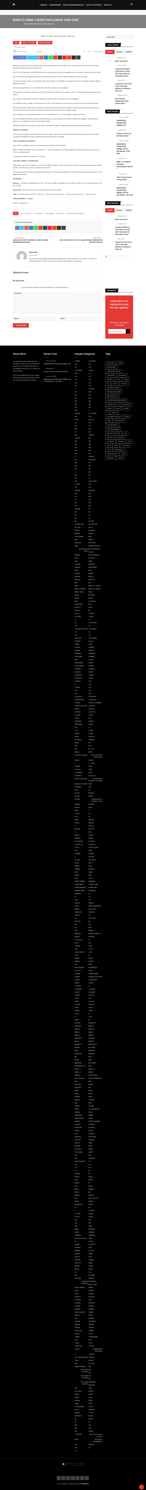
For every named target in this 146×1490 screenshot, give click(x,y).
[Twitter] (22, 228)
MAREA (77, 1032)
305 (89, 423)
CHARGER (91, 669)
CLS (76, 693)
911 (76, 500)
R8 (89, 1174)
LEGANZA (91, 992)
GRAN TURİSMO (80, 881)
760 (89, 487)
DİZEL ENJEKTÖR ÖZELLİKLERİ (96, 756)
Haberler (43, 5)
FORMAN (77, 854)
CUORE (90, 730)
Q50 (89, 1155)
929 (76, 503)
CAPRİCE (91, 647)
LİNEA (77, 1007)
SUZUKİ (77, 1315)
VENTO (77, 1394)
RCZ (76, 1186)
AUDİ (76, 561)
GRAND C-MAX (93, 884)
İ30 (89, 921)
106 (89, 364)
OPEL (90, 1103)
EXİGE (76, 810)
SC (75, 1241)
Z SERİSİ (91, 1445)
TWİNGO (91, 1357)
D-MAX (90, 733)
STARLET (78, 1297)
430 (89, 444)
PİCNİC (77, 1131)
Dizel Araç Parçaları (81, 755)
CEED (76, 660)
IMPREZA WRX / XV (94, 934)
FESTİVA (91, 829)
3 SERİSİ (77, 413)
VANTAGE (91, 1385)
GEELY (90, 863)
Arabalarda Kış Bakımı (83, 550)
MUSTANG (78, 1087)
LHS (89, 998)
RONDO (90, 1201)
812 (76, 496)
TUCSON (91, 1354)
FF (75, 832)
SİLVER (90, 1266)
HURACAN (78, 912)
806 (76, 493)
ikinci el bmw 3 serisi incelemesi (75, 213)
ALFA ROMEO (79, 536)
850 (89, 496)
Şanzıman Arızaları (81, 1238)
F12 (89, 814)
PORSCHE (78, 1137)
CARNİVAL (91, 653)
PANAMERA (78, 1115)
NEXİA (77, 1094)
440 (76, 447)
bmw (21, 213)
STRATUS (91, 1303)
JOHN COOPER (79, 952)
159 (76, 383)
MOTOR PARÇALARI (95, 1078)
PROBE (90, 1149)
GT (75, 897)
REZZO (77, 1192)
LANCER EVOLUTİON (95, 977)
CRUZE (90, 724)
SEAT (90, 1247)
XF (75, 1422)
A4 (75, 515)
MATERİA (91, 1038)
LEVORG (91, 995)
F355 (76, 817)
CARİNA (91, 650)
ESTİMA (77, 799)
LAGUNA (77, 974)
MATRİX (91, 1041)
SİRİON (77, 1269)
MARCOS (91, 1029)
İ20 (76, 918)
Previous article (20, 238)
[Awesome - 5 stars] (19, 287)
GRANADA (91, 881)
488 (76, 453)
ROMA (77, 1201)
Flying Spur (92, 844)
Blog (76, 583)
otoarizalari (120, 437)
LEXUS (77, 998)
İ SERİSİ (77, 915)
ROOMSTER (78, 1204)
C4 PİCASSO (92, 629)
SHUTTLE (78, 1263)
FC (75, 826)
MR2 (89, 1081)
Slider (116, 445)
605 (76, 475)
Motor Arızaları (79, 1078)
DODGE (77, 760)
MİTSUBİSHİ (92, 1063)
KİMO (90, 964)
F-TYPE (77, 814)
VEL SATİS (78, 1391)
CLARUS (77, 687)
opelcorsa (110, 437)
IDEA (90, 927)
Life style (91, 1001)
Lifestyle (77, 1004)
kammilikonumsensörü (114, 416)
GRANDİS (78, 894)
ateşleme (110, 379)
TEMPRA (91, 1331)
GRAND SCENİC (80, 890)
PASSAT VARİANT (94, 1121)
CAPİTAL (77, 647)
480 (89, 450)
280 (76, 410)
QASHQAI (91, 1158)
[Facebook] (17, 228)
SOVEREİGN (92, 1281)
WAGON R (91, 1410)
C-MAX (90, 616)
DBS (76, 749)
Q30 (76, 1155)
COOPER (77, 703)
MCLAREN (91, 1047)
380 (76, 435)
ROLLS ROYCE (93, 1198)
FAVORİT (91, 823)
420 (76, 444)
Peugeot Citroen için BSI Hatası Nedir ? (56, 371)
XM (76, 1431)
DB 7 (89, 743)
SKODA (90, 1269)
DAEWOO (91, 737)
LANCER (77, 977)
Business (78, 610)
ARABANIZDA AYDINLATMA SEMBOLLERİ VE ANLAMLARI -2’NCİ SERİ (123, 149)
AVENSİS (77, 567)
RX (89, 1207)
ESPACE (91, 793)
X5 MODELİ (78, 1416)
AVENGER (91, 564)
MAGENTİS (92, 1023)
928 (89, 500)
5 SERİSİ (91, 456)
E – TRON (91, 763)
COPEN (77, 709)
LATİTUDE (78, 986)
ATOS (76, 558)
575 (76, 469)
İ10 (89, 915)
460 (76, 450)
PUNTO (90, 1152)
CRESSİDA (78, 721)
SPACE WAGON (80, 1287)
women (120, 458)
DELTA (90, 752)
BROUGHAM (78, 604)
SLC (89, 1272)
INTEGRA (91, 937)
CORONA (77, 712)
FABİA (77, 820)
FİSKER (90, 838)
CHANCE (91, 666)
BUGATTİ (77, 607)
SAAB (90, 1226)
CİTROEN (78, 681)
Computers (78, 696)
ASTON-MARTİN (93, 555)
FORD (90, 850)
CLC (89, 687)
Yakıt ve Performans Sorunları (95, 1435)
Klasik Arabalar (79, 967)
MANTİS (77, 1029)
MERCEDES (78, 1054)
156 (89, 380)
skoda (109, 445)
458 (89, 447)
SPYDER (91, 1294)
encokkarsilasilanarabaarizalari (116, 400)
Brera (76, 601)
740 (76, 487)
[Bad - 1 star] (13, 287)
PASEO (90, 1118)
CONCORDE (92, 696)
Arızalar (90, 552)
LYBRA (77, 1020)
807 (89, 493)
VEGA (90, 1388)
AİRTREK (77, 533)
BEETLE (90, 576)
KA (89, 955)
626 (76, 481)
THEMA (77, 1337)
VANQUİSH (92, 1382)
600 (89, 472)
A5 (89, 515)
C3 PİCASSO (92, 623)
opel (125, 433)
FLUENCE (91, 841)
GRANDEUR (92, 890)
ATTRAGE (91, 558)
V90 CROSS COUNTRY (84, 1383)
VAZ (76, 1388)
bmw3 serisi (59, 213)
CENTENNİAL (79, 663)
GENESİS (77, 869)
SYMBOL (91, 1318)
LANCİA (77, 980)
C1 (75, 620)
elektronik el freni (112, 396)
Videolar (77, 1400)
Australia (77, 564)
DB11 (90, 746)
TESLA (90, 1334)
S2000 (90, 1217)
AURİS (90, 561)
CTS (76, 730)
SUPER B (91, 1309)
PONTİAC (91, 1134)
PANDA (90, 1115)
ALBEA (90, 533)
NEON (76, 1091)
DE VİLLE (91, 749)
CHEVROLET (79, 675)
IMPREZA (78, 934)
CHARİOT (78, 672)
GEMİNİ (77, 866)
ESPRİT (90, 796)
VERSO (90, 1394)
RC (89, 1183)
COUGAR (77, 715)
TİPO (90, 1340)
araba (120, 363)
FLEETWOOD (79, 841)
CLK (89, 690)
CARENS (77, 650)
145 (89, 373)
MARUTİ (91, 1035)
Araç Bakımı (122, 375)
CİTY (90, 681)
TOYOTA (91, 1346)
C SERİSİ (91, 613)
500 (76, 460)
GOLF (76, 878)
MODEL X (78, 1072)
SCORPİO (78, 1247)
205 (76, 395)
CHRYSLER (78, 678)
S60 (89, 1220)
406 (76, 441)
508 (76, 463)
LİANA (77, 1001)
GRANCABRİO (79, 884)
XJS (89, 1425)
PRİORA (77, 1146)
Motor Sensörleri (121, 61)
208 (89, 398)
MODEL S (91, 1069)
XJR (76, 1425)
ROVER (90, 1204)
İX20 (89, 943)
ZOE (76, 1448)
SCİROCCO (92, 1244)
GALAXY (77, 860)
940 (89, 503)
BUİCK (90, 607)
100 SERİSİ (92, 361)
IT (107, 412)
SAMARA (91, 1232)
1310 (76, 373)
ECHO (90, 766)
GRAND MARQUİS (80, 887)
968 (89, 506)
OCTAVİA (91, 1100)
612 (76, 478)
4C (89, 453)
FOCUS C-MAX (93, 847)
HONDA (77, 909)
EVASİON (91, 804)
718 (89, 484)
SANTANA (91, 1235)
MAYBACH (78, 1044)
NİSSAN (77, 1097)
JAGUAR (77, 946)
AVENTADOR (92, 567)
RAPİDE (77, 1183)
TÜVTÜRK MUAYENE (81, 1357)
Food (76, 850)
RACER (77, 1177)
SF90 (90, 1257)
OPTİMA (91, 1106)
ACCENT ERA (92, 524)
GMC (90, 875)
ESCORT (77, 793)
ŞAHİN (77, 1232)
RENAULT (91, 1189)
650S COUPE (92, 481)
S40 (76, 1220)
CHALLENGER (79, 666)
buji (108, 383)
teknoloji (108, 5)
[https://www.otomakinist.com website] (29, 51)
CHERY (90, 672)
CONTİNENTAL (79, 700)
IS (89, 940)
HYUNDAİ (91, 912)
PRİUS (90, 1146)
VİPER (90, 1400)
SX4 (76, 1318)
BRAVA (77, 598)
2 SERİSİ (91, 389)
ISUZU (77, 943)
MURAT (90, 1084)
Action (90, 527)
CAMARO (78, 641)
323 (89, 429)
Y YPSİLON (78, 1434)
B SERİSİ (77, 573)
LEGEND (77, 995)
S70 (76, 1223)
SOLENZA (78, 1278)
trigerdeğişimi (119, 450)
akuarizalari (110, 363)
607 (89, 475)
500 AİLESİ (92, 460)
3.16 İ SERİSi (92, 413)
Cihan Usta (33, 252)
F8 (89, 817)
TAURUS (91, 1324)
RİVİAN (77, 1195)
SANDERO (78, 1235)
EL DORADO (78, 772)
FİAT (89, 832)
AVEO (76, 570)
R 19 (89, 1164)
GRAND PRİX (92, 887)
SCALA (90, 1241)
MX (89, 1087)
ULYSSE (90, 1360)
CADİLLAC (78, 638)
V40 (89, 1366)
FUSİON (90, 854)
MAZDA (77, 1047)
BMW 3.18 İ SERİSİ (29, 43)
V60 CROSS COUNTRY (84, 1377)
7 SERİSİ (77, 484)
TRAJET (77, 1349)
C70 (76, 635)
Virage (77, 1403)
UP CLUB (91, 1363)
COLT (90, 693)
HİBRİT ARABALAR (94, 906)
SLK (76, 1275)
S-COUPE (78, 1214)
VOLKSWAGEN (79, 1407)
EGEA (90, 769)
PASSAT (77, 1121)
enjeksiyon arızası (112, 404)
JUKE (90, 952)
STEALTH (91, 1297)
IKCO (76, 930)
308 (76, 429)
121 (89, 367)
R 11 (89, 1161)
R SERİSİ (77, 1174)
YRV (76, 1445)
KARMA (77, 961)
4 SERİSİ (91, 435)
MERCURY (91, 1054)
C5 (75, 632)
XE (75, 1419)
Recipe (90, 1186)
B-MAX (90, 573)
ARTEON (77, 555)
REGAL (77, 1189)
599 (89, 469)
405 (89, 438)
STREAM (77, 1306)
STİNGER (77, 1303)
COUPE (90, 715)
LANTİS (90, 983)
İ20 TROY (78, 921)
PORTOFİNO (92, 1137)
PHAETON (91, 1124)
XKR (89, 1428)
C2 (89, 620)
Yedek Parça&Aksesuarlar (73, 5)
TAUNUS (77, 1324)
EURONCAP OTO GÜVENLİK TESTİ (96, 800)
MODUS (90, 1072)
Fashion (77, 823)
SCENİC (77, 1244)
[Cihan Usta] (31, 51)
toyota (109, 450)
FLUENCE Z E (79, 844)
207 (76, 398)
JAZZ (90, 946)
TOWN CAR (78, 1346)
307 (89, 426)
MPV (76, 1081)
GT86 (76, 900)
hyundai (125, 408)
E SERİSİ (77, 766)
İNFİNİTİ (77, 937)
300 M (77, 420)
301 (76, 423)
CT (89, 727)
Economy (78, 769)
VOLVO (90, 1407)
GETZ (76, 872)
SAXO (90, 1238)
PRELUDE (78, 1140)
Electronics (92, 776)
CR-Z (90, 718)
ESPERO (77, 796)
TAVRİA (77, 1327)
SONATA (91, 1278)
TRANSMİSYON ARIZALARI (97, 1350)
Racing (90, 1177)
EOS (89, 787)
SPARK (90, 1287)
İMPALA (91, 930)
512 (89, 463)
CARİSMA (78, 653)
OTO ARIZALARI (93, 1109)
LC (89, 986)
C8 (89, 635)
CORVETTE (92, 712)
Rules (129, 441)
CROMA (91, 721)
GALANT (91, 857)
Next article (97, 238)
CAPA (90, 644)
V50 (89, 1370)
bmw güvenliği (50, 213)
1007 (76, 364)
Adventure (91, 530)
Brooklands (92, 601)
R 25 (89, 1167)
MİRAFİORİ (78, 1063)
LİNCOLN (91, 1004)
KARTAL (91, 961)
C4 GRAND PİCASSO (81, 629)
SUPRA (90, 1312)
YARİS (77, 1439)
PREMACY (91, 1140)
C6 (89, 632)
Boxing (77, 595)
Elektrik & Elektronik (81, 779)
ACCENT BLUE (79, 524)
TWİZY (77, 1360)
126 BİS (90, 370)
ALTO (76, 540)
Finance (91, 835)
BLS (89, 583)
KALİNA (77, 958)
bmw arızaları (39, 213)
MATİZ (77, 1041)
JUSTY (77, 955)
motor (109, 421)
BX (89, 610)
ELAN (90, 772)
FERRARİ (77, 829)
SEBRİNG (77, 1251)
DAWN (77, 743)
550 (76, 466)
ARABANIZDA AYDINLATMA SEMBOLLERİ (121, 123)
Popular (119, 52)
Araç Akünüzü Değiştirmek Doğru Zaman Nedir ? (122, 101)
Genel (90, 866)
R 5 (76, 1171)
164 (89, 383)
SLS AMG (91, 1275)
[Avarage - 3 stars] (16, 287)
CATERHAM (78, 656)
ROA (76, 1198)
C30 (76, 626)
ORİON (77, 1109)
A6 (75, 518)
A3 (89, 512)
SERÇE (90, 1254)
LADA (90, 970)
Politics (90, 1131)
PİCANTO (91, 1127)
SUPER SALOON (80, 1312)
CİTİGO (90, 678)
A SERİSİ (77, 509)
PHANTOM (78, 1127)
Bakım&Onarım (55, 5)
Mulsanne (78, 1084)
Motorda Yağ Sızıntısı (113, 433)
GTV (89, 900)
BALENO (77, 576)
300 (76, 416)
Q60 (76, 1158)
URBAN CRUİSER (80, 1366)
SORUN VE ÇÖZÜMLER (84, 1282)
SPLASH (91, 1291)
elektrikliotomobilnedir (114, 392)
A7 (89, 518)
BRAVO (90, 598)
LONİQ (90, 1011)
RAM (76, 1180)
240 (76, 404)
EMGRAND (78, 787)
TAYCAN (91, 1327)
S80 (89, 1223)
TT (75, 1354)
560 (89, 466)
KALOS (90, 958)
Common (128, 52)
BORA (90, 592)
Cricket (115, 383)
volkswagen (110, 458)
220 (76, 401)
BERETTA (91, 580)
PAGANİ (77, 1112)
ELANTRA (78, 776)
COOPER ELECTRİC (81, 706)
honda (117, 408)
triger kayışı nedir (112, 454)
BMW (21, 24)
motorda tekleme (112, 425)
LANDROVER (92, 980)
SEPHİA (77, 1254)
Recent (110, 52)
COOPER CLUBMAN (94, 703)
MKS (89, 1066)
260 (89, 407)
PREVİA (77, 1143)
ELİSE (90, 784)
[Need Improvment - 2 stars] (14, 287)
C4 (89, 626)
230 (89, 401)
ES (89, 790)
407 (89, 441)
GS (89, 894)
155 (76, 380)
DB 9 (76, 746)
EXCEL (90, 807)
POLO (76, 1134)
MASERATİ (78, 1038)
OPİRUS (77, 1106)
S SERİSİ (91, 1211)
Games (77, 863)
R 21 (76, 1167)
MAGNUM (78, 1026)
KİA (76, 964)
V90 (89, 1379)
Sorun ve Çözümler (94, 5)
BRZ (89, 604)
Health (77, 906)
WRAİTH (77, 1413)
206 (89, 395)
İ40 (89, 924)
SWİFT (90, 1315)
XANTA (90, 1416)
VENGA (90, 1391)
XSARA (90, 1431)
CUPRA (77, 733)
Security (91, 1251)
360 (89, 432)
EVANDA (77, 804)
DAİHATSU (78, 740)
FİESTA (77, 835)
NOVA (90, 1097)
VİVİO (90, 1403)
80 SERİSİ (91, 490)
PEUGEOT (78, 1124)
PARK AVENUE (79, 1118)
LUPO (90, 1017)
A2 (75, 512)
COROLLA (91, 709)
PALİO (90, 1112)
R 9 (89, 1171)
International (79, 940)
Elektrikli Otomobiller (81, 784)
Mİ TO (90, 1057)
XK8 (76, 1428)
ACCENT (91, 521)
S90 (76, 1226)
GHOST (77, 875)
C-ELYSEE (78, 616)
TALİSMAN (92, 1321)
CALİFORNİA (92, 638)
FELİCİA (91, 826)
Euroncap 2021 (126, 404)
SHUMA (90, 1260)
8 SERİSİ (77, 490)
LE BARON (78, 989)
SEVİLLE (77, 1257)
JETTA (90, 949)
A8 (75, 521)
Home (16, 24)
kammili (114, 412)
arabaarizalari (111, 367)
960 (76, 506)
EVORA (77, 807)
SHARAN (77, 1260)
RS (75, 1207)
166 (76, 386)
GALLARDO (92, 860)
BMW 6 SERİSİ (79, 592)
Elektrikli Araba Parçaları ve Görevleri (95, 780)
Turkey (123, 454)
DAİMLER (91, 740)
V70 (89, 1376)
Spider (77, 1291)
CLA (89, 684)
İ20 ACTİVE (92, 918)
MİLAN (77, 1060)
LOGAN (77, 1011)
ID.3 (76, 927)
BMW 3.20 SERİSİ (45, 43)
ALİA (90, 536)
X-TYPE (90, 1413)
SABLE (77, 1229)
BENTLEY (78, 580)
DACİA (77, 737)
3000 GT (91, 420)
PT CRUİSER (79, 1152)
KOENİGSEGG (92, 967)
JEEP (76, 949)
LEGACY (77, 992)
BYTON (77, 613)
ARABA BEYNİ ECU (94, 546)
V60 (89, 1373)
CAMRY (77, 644)
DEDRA (77, 752)
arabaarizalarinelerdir (113, 371)
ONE (76, 1103)
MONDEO (77, 1075)
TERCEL (77, 1334)
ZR (89, 1448)
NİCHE (90, 1094)
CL (75, 684)
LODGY (90, 1007)
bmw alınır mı (29, 213)
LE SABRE (91, 989)
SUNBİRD (77, 1309)
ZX (75, 1451)
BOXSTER (91, 595)
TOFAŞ (77, 1343)
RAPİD (90, 1180)
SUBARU (91, 1306)
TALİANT (77, 1321)
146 (76, 376)
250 (76, 407)
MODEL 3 (77, 1069)
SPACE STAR (92, 1284)
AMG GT (91, 540)
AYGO (90, 570)
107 (76, 367)
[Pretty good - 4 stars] (18, 287)
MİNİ (89, 1060)
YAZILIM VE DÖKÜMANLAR (97, 1440)
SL (75, 1272)
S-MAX (90, 1214)
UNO (76, 1363)
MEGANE (91, 1051)
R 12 (76, 1164)
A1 (89, 509)
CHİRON (91, 675)
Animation (78, 543)
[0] (130, 5)
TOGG (90, 1343)
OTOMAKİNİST (84, 1484)
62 (89, 478)
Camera (91, 641)
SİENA (90, 1263)
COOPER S (91, 706)
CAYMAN (91, 656)
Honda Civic (92, 909)
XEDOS (90, 1419)
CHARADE (78, 669)
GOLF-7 (90, 878)
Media (76, 1051)
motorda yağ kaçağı (113, 429)
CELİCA (90, 660)
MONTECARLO (93, 1075)
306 (76, 426)
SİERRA (77, 1266)
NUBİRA (77, 1100)
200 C (90, 392)
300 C (90, 416)
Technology (78, 1331)
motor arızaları (119, 421)
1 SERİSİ (77, 361)
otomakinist (110, 441)
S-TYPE (77, 1217)
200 (76, 392)
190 (89, 386)
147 (89, 376)
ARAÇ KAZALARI (94, 549)
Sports (77, 1294)
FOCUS (77, 847)
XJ (89, 1422)
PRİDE (90, 1143)
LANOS (77, 983)
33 (75, 432)
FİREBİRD (78, 838)
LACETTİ (77, 970)
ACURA (77, 530)
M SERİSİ (77, 1023)
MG (76, 1057)
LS (89, 1014)
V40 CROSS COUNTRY (84, 1371)
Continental (92, 700)
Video (90, 1397)
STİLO (90, 1300)
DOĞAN (90, 760)
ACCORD (77, 527)
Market (127, 416)
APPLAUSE (92, 543)
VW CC (77, 1410)
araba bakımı (111, 375)
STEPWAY (78, 1300)
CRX (76, 727)
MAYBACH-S (92, 1044)
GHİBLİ (90, 872)
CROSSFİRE (78, 724)
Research (121, 441)
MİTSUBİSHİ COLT (80, 1066)
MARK (90, 1032)
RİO (89, 1192)
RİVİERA (91, 1195)
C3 (75, 623)
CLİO (76, 690)
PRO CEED (78, 1149)
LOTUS (77, 1014)
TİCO (76, 1340)
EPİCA (77, 790)
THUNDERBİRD (93, 1337)
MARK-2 (77, 1035)
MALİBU (91, 1026)
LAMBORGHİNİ (93, 974)
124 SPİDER (78, 370)
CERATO (91, 663)
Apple (76, 546)
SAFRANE (91, 1229)
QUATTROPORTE (80, 1161)
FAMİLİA (91, 820)
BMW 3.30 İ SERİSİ (94, 589)
